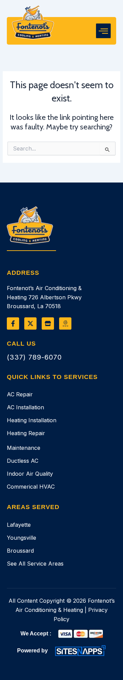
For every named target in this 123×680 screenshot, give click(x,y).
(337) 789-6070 (34, 357)
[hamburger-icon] (103, 31)
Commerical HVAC (31, 486)
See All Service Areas (35, 563)
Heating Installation (31, 420)
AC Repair (20, 394)
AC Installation (25, 407)
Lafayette (19, 524)
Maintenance (23, 447)
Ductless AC (22, 460)
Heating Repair (26, 433)
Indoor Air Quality (30, 473)
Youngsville (21, 537)
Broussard (20, 550)
